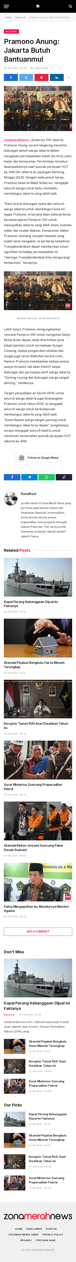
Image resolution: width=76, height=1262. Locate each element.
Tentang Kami (45, 1240)
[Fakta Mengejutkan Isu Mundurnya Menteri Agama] (38, 882)
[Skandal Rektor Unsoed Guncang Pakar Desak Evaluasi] (38, 821)
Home (8, 17)
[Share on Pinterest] (41, 77)
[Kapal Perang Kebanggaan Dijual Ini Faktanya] (38, 577)
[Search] (70, 6)
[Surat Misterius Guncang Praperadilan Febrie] (38, 760)
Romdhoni (28, 494)
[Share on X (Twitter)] (26, 77)
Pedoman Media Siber (24, 1234)
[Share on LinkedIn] (57, 77)
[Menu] (6, 6)
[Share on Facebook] (11, 77)
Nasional (20, 17)
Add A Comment (38, 931)
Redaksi (26, 1240)
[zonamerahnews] (38, 6)
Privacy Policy (52, 1234)
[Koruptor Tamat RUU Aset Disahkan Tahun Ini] (38, 699)
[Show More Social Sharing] (68, 77)
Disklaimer (34, 1229)
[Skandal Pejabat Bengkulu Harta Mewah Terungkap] (38, 638)
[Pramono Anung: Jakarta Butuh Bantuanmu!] (38, 108)
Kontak (51, 1229)
